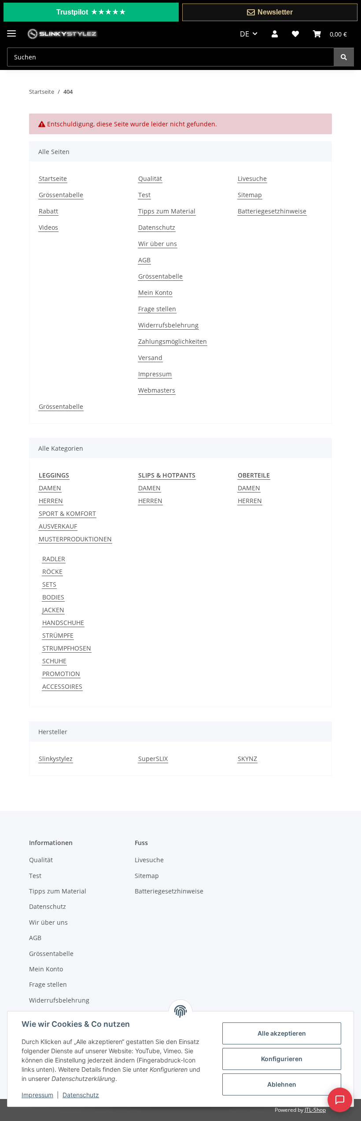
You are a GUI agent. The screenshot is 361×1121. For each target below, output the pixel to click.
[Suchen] (344, 57)
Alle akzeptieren (282, 1033)
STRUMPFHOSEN (66, 648)
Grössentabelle (61, 195)
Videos (48, 227)
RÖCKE (52, 571)
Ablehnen (281, 1084)
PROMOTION (61, 673)
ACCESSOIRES (62, 686)
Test (144, 195)
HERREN (51, 500)
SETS (49, 584)
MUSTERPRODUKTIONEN (75, 539)
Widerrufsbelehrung (168, 325)
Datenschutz (81, 1095)
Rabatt (48, 211)
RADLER (53, 559)
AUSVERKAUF (58, 526)
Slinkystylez (56, 758)
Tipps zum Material (166, 211)
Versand (150, 357)
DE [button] (244, 34)
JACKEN (53, 610)
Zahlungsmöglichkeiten (172, 341)
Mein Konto (155, 292)
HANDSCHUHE (63, 622)
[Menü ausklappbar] (11, 29)
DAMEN (50, 488)
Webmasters (156, 390)
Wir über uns (157, 243)
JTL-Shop (315, 1110)
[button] (275, 34)
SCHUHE (54, 661)
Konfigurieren (281, 1058)
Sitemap (250, 195)
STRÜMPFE (58, 635)
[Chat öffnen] (340, 1100)
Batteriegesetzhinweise (272, 211)
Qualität (150, 178)
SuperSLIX (153, 758)
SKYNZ (247, 758)
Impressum (37, 1095)
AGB (144, 260)
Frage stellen (157, 309)
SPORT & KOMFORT (67, 513)
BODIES (53, 597)
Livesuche (252, 178)
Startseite (53, 178)
